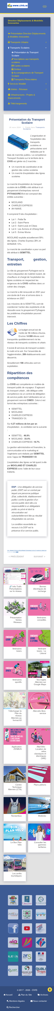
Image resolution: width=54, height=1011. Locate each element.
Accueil (8, 995)
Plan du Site (26, 995)
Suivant (39, 556)
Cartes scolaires (22, 65)
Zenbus (17, 69)
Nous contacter (40, 1001)
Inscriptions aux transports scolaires (25, 60)
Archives (44, 995)
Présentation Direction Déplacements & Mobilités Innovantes (27, 35)
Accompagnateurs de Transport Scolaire (27, 74)
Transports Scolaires (20, 47)
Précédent (17, 556)
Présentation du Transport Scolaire (25, 54)
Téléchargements (18, 103)
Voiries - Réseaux (19, 89)
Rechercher (14, 1007)
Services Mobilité (17, 83)
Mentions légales (17, 1001)
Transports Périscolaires (25, 79)
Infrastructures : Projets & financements (21, 96)
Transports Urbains (19, 42)
